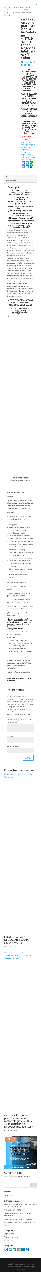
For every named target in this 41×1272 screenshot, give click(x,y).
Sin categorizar (26, 147)
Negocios (32, 145)
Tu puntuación (13, 720)
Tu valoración (12, 722)
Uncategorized (9, 1240)
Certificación (25, 152)
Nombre (10, 736)
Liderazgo (24, 145)
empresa (24, 157)
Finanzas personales (11, 1237)
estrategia (31, 157)
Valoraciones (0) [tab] (12, 181)
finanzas (24, 160)
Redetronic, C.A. (20, 1269)
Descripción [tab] (10, 177)
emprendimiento (26, 155)
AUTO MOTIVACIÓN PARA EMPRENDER (18, 1219)
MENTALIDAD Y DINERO (12, 1210)
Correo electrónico (14, 746)
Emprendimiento (26, 142)
